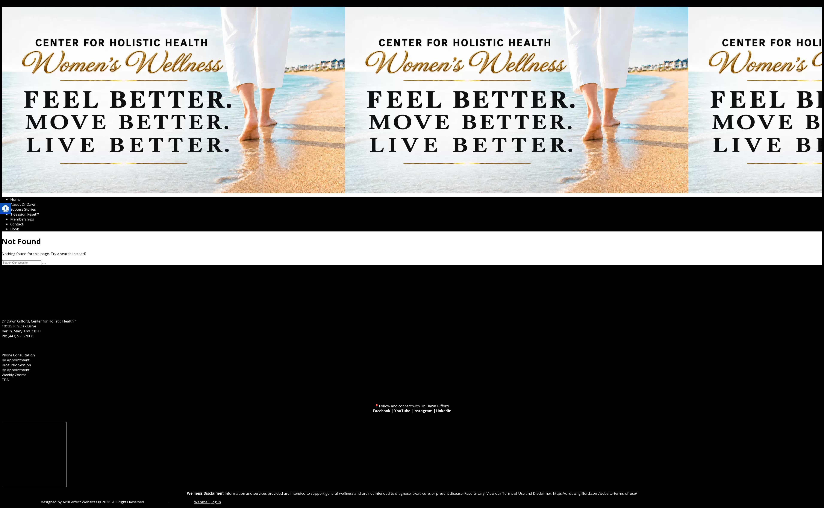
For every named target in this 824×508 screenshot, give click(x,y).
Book (14, 229)
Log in (216, 501)
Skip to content (14, 4)
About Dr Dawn (23, 204)
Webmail (202, 501)
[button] (5, 208)
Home (15, 199)
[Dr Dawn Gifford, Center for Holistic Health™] (412, 100)
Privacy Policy (181, 501)
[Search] (44, 263)
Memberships (22, 219)
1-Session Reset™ (24, 214)
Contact (16, 224)
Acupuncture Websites (21, 501)
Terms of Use (157, 501)
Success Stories (23, 209)
